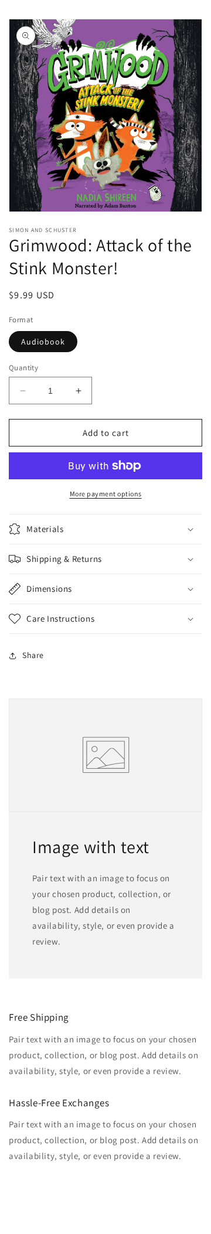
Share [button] (33, 655)
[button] (105, 529)
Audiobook (43, 341)
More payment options (106, 493)
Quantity (23, 368)
